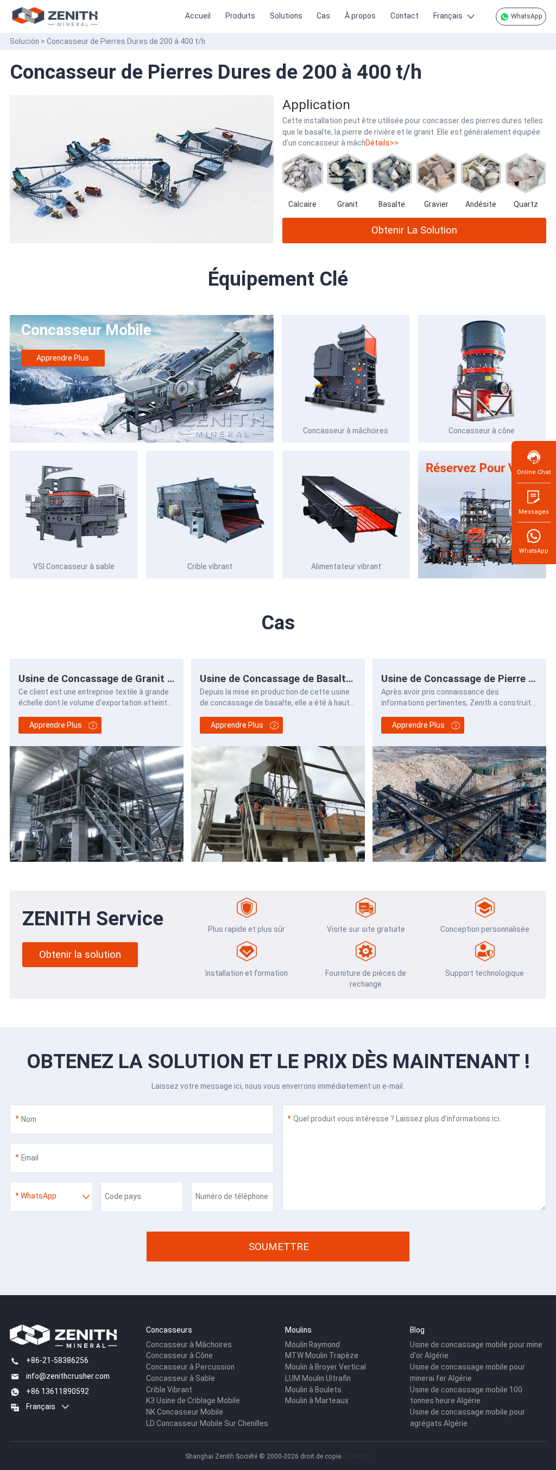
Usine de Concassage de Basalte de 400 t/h (301, 678)
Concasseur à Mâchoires (189, 1344)
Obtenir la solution (414, 230)
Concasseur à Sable (180, 1378)
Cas (323, 15)
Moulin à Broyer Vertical (325, 1366)
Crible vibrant (209, 566)
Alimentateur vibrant (346, 566)
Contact (404, 15)
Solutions (286, 15)
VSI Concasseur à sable (74, 566)
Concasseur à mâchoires (345, 430)
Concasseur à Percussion (190, 1366)
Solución (24, 41)
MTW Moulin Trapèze (321, 1355)
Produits (240, 15)
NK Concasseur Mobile (184, 1412)
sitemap (357, 1456)
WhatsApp (525, 16)
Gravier (436, 204)
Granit (347, 204)
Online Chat (534, 472)
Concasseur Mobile (86, 330)
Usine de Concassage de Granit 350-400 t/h (121, 678)
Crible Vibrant (169, 1389)
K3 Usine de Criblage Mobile (193, 1400)
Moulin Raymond (312, 1344)
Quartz (526, 204)
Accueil (198, 15)
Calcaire (302, 204)
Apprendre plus (62, 358)
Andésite (480, 204)
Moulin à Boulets (313, 1389)
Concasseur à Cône (179, 1355)
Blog (417, 1330)
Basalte (391, 204)
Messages (534, 511)
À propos (360, 15)
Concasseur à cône (481, 430)
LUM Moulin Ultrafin (318, 1378)
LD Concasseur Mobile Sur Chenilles (207, 1423)
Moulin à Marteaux (317, 1400)
